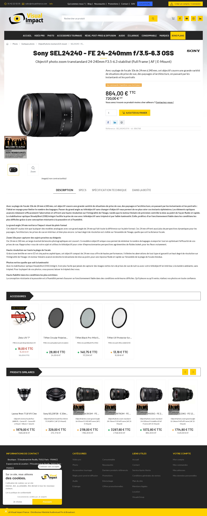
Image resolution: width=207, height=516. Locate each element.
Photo (75, 465)
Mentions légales (139, 486)
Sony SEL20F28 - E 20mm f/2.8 (58, 413)
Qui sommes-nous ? (76, 4)
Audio (75, 481)
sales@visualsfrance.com (36, 3)
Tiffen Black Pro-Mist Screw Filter (92, 337)
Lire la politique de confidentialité (18, 493)
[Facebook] (179, 18)
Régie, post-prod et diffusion (85, 475)
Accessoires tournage (82, 470)
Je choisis (17, 502)
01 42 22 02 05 (13, 3)
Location (144, 4)
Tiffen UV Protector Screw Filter (123, 337)
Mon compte (178, 459)
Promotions (113, 4)
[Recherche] (153, 18)
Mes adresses (179, 470)
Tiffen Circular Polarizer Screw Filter (61, 337)
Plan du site (137, 481)
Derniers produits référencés (115, 470)
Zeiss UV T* (24, 337)
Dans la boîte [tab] (141, 190)
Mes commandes (180, 465)
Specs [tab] (82, 190)
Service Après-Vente (141, 470)
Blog (90, 4)
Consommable (108, 459)
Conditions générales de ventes (146, 475)
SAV (133, 4)
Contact (124, 4)
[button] (6, 511)
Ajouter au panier (136, 112)
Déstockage (107, 481)
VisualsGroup (138, 497)
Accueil (135, 459)
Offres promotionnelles (112, 486)
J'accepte (47, 502)
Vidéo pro (77, 459)
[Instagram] (193, 18)
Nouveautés (99, 4)
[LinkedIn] (200, 18)
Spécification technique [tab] (109, 190)
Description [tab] (64, 190)
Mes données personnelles (185, 475)
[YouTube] (186, 18)
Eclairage (76, 486)
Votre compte (182, 453)
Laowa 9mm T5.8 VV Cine (24, 413)
